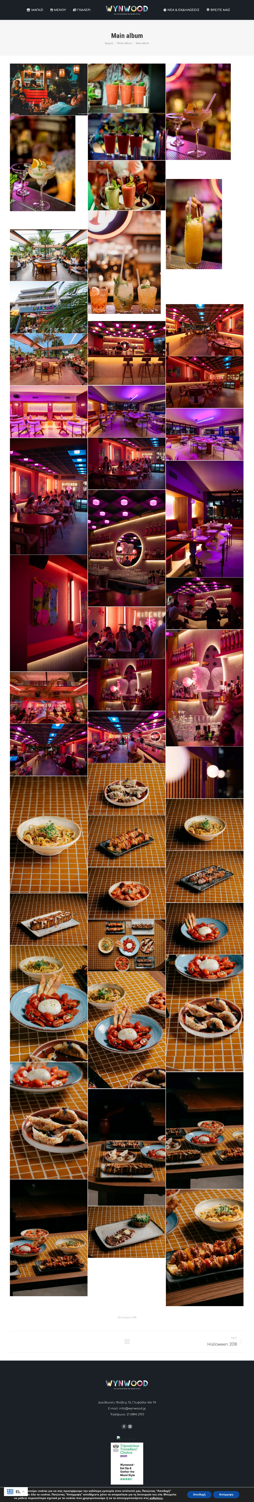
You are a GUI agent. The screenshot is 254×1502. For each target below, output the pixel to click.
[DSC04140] (49, 613)
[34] (126, 136)
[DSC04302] (204, 772)
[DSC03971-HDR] (204, 382)
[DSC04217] (204, 688)
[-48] (49, 1120)
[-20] (49, 919)
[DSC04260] (126, 737)
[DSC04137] (126, 548)
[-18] (126, 893)
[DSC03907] (49, 255)
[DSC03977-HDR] (126, 411)
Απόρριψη (226, 1494)
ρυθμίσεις (156, 1498)
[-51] (126, 1147)
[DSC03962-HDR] (49, 359)
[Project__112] (126, 266)
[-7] (49, 834)
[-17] (204, 876)
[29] (204, 121)
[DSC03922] (49, 307)
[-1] (126, 789)
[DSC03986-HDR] (49, 412)
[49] (126, 185)
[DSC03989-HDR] (204, 434)
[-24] (204, 929)
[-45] (126, 1030)
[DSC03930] (204, 330)
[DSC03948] (126, 353)
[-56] (204, 1247)
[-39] (49, 1003)
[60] (204, 241)
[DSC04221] (126, 685)
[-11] (204, 824)
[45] (49, 172)
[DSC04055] (49, 496)
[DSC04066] (204, 519)
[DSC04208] (126, 633)
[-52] (49, 1237)
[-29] (126, 945)
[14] (126, 88)
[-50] (204, 1130)
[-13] (126, 841)
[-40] (204, 1013)
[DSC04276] (49, 750)
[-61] (126, 1232)
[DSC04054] (126, 463)
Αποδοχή (199, 1494)
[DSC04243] (49, 698)
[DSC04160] (204, 603)
